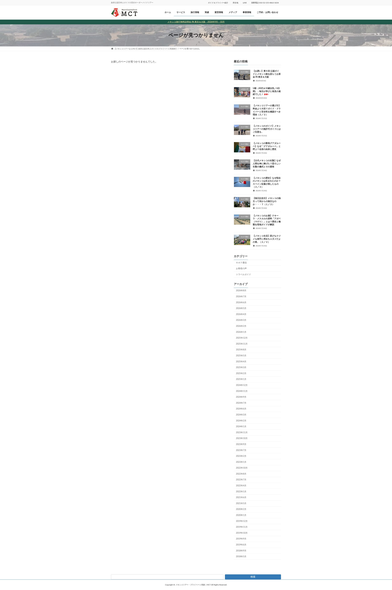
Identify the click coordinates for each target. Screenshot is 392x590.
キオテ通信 (241, 263)
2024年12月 (242, 385)
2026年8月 (241, 291)
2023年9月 (241, 444)
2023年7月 (241, 450)
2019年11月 (242, 527)
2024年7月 (241, 403)
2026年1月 (241, 332)
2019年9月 (241, 539)
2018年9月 (241, 551)
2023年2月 (241, 456)
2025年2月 (241, 373)
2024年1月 (241, 427)
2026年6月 (241, 302)
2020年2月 (241, 509)
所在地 (235, 3)
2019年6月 (241, 545)
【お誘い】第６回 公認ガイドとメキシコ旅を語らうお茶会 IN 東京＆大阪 (267, 74)
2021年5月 (241, 503)
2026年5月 (241, 308)
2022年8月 (241, 474)
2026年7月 (241, 297)
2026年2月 (241, 326)
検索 (253, 577)
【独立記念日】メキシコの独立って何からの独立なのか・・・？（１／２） (267, 201)
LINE (245, 3)
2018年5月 (241, 557)
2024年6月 (241, 409)
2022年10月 (242, 468)
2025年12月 (242, 338)
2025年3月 (241, 367)
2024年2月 (241, 421)
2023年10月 (242, 438)
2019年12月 (242, 521)
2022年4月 (241, 486)
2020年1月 (241, 515)
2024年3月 (241, 415)
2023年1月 (241, 462)
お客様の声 (241, 269)
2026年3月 (241, 320)
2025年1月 (241, 379)
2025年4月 (241, 361)
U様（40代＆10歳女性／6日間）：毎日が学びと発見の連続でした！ (267, 91)
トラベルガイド (243, 274)
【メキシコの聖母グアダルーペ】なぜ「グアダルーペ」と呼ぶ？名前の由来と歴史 (267, 146)
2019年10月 (242, 533)
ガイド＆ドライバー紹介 (218, 3)
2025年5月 (241, 356)
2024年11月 (242, 391)
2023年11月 (242, 433)
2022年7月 (241, 480)
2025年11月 (242, 344)
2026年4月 (241, 314)
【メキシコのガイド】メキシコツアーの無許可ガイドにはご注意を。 (267, 129)
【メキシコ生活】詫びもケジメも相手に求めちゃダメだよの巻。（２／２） (267, 239)
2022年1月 (241, 491)
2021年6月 (241, 497)
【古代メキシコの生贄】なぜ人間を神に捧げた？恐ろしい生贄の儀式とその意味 (267, 164)
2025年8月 (241, 350)
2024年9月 (241, 397)
